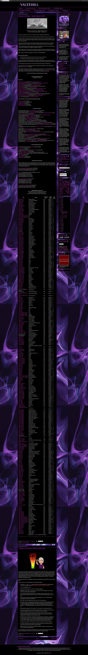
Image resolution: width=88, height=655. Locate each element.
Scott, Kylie (20, 476)
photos (69, 187)
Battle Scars (32, 111)
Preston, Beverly (21, 447)
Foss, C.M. (20, 306)
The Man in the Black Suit (22, 93)
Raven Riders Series (21, 104)
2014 (61, 221)
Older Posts (53, 638)
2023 (61, 201)
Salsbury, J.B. (21, 472)
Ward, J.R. (20, 506)
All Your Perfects (21, 147)
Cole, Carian (21, 260)
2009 (61, 228)
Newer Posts (21, 638)
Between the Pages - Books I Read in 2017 (31, 16)
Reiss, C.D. (20, 458)
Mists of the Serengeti (22, 81)
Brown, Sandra (21, 232)
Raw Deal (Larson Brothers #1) (23, 90)
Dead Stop (38, 139)
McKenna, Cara (21, 427)
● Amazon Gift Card (62, 68)
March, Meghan (21, 409)
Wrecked (33, 138)
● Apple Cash (61, 64)
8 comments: (33, 633)
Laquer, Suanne (21, 391)
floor (25, 584)
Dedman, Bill (21, 289)
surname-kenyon (61, 192)
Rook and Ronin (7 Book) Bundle (23, 178)
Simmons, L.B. (21, 484)
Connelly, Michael (21, 267)
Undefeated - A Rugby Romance (23, 152)
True (44, 124)
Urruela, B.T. (26, 321)
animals (65, 181)
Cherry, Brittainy (21, 251)
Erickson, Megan (21, 295)
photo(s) (65, 187)
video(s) (60, 194)
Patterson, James (21, 441)
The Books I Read (58, 8)
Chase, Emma (21, 239)
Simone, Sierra (21, 485)
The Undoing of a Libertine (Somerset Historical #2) (35, 131)
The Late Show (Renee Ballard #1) (31, 128)
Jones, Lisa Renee (22, 358)
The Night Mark (21, 92)
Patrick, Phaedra (21, 440)
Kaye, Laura (21, 365)
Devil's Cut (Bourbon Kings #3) (23, 95)
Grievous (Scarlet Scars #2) (40, 126)
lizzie (60, 185)
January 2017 (63, 217)
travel (68, 193)
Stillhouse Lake (26, 129)
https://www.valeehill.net (65, 250)
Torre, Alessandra (21, 498)
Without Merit (31, 114)
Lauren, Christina (21, 392)
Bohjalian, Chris (21, 210)
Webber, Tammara (22, 523)
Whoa (21, 587)
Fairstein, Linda (21, 301)
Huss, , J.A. (20, 346)
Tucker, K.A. (21, 503)
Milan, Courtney (21, 430)
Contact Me (65, 10)
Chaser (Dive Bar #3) (21, 156)
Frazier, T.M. (21, 316)
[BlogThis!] (39, 541)
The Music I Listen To (24, 10)
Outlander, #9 (32, 146)
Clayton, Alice (21, 258)
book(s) (27, 542)
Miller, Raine (21, 432)
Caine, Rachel (21, 237)
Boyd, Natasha (21, 218)
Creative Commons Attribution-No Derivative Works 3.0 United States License (63, 248)
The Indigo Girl (28, 141)
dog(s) (68, 183)
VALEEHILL (28, 5)
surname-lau (68, 192)
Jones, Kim (20, 356)
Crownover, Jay (21, 275)
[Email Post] (36, 541)
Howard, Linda (21, 340)
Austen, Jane (21, 204)
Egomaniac (20, 87)
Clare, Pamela (21, 253)
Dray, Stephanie (21, 292)
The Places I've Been (53, 10)
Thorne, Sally (21, 496)
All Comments (62, 175)
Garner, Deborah (21, 317)
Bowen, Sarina (21, 213)
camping (64, 183)
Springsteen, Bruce (22, 491)
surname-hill (61, 191)
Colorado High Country (22, 102)
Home (20, 8)
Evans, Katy (21, 297)
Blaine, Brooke (25, 312)
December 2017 (64, 211)
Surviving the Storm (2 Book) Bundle (24, 185)
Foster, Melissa (21, 307)
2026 (61, 197)
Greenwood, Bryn (21, 322)
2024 (61, 200)
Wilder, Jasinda (21, 524)
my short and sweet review (35, 81)
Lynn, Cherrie (21, 401)
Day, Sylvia (20, 286)
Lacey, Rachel (21, 384)
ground (30, 584)
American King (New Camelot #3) (24, 94)
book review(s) (23, 542)
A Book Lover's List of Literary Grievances (31, 548)
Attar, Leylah (21, 203)
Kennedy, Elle (26, 215)
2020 (61, 205)
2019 (61, 207)
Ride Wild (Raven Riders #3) (33, 112)
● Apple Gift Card (62, 69)
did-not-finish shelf (26, 66)
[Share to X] (40, 541)
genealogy (68, 184)
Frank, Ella (20, 308)
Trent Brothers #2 (24, 153)
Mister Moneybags (21, 88)
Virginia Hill (65, 246)
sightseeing (61, 189)
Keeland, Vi (20, 369)
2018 (61, 208)
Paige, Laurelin (21, 436)
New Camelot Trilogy (21, 105)
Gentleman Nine (21, 157)
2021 (61, 204)
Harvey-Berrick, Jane (22, 331)
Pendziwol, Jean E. (22, 443)
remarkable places (64, 188)
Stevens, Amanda (21, 493)
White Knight (20, 155)
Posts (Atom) (39, 641)
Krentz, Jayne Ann (22, 383)
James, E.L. (21, 351)
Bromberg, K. (21, 223)
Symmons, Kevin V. (22, 495)
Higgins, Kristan (21, 336)
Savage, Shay (21, 475)
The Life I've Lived (30, 8)
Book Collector (35, 534)
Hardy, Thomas (21, 330)
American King (35, 140)
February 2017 (63, 215)
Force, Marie (21, 302)
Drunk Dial (20, 96)
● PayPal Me (61, 66)
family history (61, 184)
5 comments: (33, 541)
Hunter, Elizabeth (21, 341)
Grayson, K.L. (21, 321)
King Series (20, 172)
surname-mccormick (62, 193)
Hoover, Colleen (21, 339)
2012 (61, 224)
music (68, 185)
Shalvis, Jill (20, 479)
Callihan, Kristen (21, 238)
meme (63, 185)
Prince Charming (21, 154)
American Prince (29, 140)
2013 (61, 223)
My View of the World (39, 10)
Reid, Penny (21, 451)
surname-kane (67, 191)
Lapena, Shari (21, 389)
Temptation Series (21, 103)
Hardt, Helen (21, 329)
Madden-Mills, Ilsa (22, 406)
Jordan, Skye (21, 364)
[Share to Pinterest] (42, 541)
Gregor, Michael (21, 324)
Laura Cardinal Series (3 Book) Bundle (24, 168)
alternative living (61, 181)
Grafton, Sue (21, 320)
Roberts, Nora (21, 471)
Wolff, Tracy (21, 528)
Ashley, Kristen (21, 199)
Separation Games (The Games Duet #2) (25, 91)
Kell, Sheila (20, 378)
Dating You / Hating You (22, 89)
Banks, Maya (21, 206)
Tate (40, 124)
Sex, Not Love (20, 148)
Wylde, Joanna (21, 530)
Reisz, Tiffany (21, 465)
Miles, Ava (20, 431)
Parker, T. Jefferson (22, 438)
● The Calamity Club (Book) (63, 162)
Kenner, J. (20, 382)
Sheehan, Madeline (22, 481)
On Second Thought (21, 86)
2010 (61, 227)
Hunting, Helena (21, 344)
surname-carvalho (67, 189)
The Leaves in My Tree (44, 8)
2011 (61, 225)
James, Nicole (21, 354)
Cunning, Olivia (21, 279)
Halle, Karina (21, 325)
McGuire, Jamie (21, 426)
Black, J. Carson (21, 209)
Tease (39, 124)
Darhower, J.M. (21, 280)
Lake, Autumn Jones (22, 387)
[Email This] (38, 541)
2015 (61, 220)
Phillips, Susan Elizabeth (23, 446)
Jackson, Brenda (21, 349)
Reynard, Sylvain (21, 470)
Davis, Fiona (21, 284)
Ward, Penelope (25, 375)
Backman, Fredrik (21, 205)
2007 (61, 231)
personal (60, 187)
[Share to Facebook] (41, 541)
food (64, 184)
